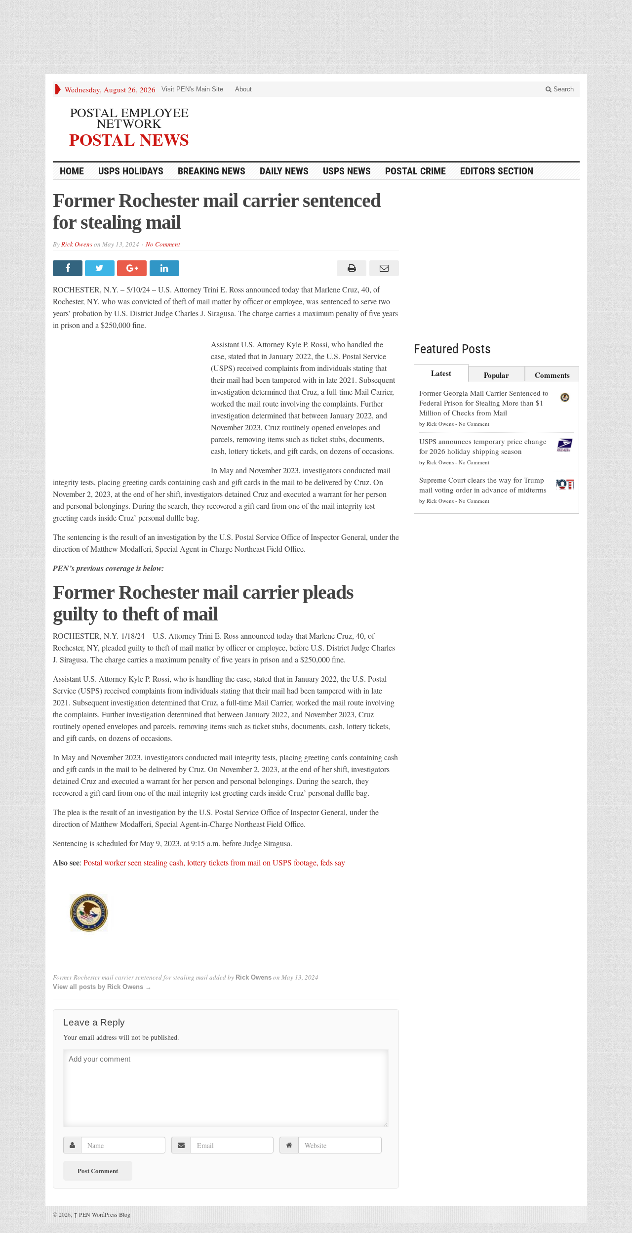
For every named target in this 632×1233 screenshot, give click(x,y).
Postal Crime (415, 171)
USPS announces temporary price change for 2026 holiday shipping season (483, 446)
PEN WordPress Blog (102, 1214)
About (243, 89)
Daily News (284, 171)
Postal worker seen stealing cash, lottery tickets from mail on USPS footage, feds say (214, 862)
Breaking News (211, 171)
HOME (72, 171)
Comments (552, 375)
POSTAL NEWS (129, 138)
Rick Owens (76, 244)
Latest (441, 373)
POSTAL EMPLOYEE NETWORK (129, 117)
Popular (496, 375)
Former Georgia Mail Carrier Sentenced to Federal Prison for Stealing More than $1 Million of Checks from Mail (484, 402)
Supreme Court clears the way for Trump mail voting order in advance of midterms (483, 484)
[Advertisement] (316, 39)
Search (563, 89)
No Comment (163, 244)
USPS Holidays (130, 171)
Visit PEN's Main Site (192, 89)
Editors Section (496, 171)
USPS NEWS (347, 171)
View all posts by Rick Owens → (102, 986)
